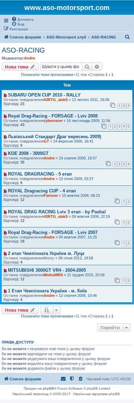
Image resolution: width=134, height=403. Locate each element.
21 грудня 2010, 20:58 (85, 275)
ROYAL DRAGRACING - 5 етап (40, 174)
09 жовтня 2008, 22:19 (91, 216)
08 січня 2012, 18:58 (75, 258)
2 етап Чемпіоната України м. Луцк (46, 253)
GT (46, 141)
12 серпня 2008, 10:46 (78, 295)
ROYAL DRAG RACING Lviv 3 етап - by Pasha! (57, 211)
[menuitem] (22, 18)
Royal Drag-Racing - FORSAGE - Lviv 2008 (53, 116)
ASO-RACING (23, 50)
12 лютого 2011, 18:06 (90, 100)
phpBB (48, 388)
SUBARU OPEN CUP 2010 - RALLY (44, 95)
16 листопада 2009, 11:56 (88, 121)
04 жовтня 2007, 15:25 (78, 237)
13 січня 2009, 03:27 (76, 179)
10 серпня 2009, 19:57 (78, 158)
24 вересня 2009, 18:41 (73, 141)
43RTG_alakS (56, 100)
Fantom (51, 195)
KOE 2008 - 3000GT (28, 153)
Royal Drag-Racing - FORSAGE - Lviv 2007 (53, 232)
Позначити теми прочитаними (47, 74)
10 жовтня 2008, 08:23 (81, 195)
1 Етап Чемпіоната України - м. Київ (47, 290)
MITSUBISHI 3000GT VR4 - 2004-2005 (47, 270)
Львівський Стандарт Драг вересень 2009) (54, 136)
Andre (29, 58)
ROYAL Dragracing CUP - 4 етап (42, 190)
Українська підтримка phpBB (96, 394)
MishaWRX (53, 275)
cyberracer (53, 121)
